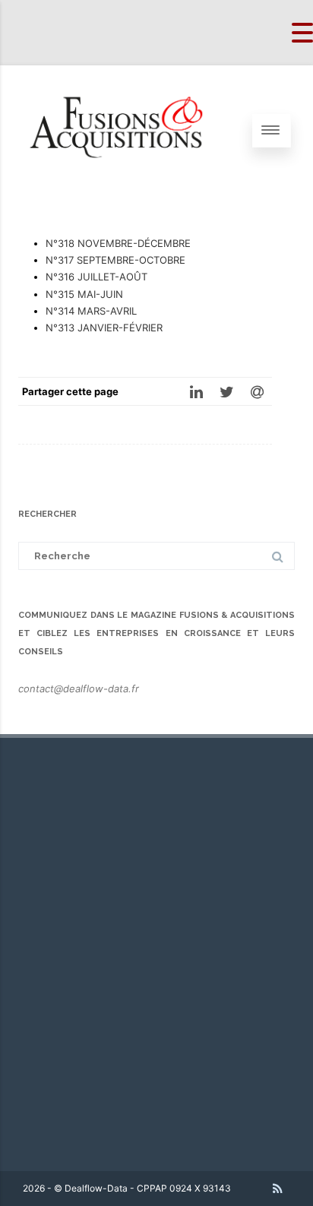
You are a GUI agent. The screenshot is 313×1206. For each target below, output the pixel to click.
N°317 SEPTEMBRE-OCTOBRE (115, 260)
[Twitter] (226, 391)
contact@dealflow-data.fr (78, 688)
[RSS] (277, 1188)
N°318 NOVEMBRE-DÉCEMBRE (118, 243)
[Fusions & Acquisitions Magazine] (126, 191)
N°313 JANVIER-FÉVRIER (104, 327)
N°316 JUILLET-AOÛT (96, 277)
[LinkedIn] (196, 391)
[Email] (257, 391)
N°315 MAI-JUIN (84, 294)
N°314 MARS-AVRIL (91, 311)
